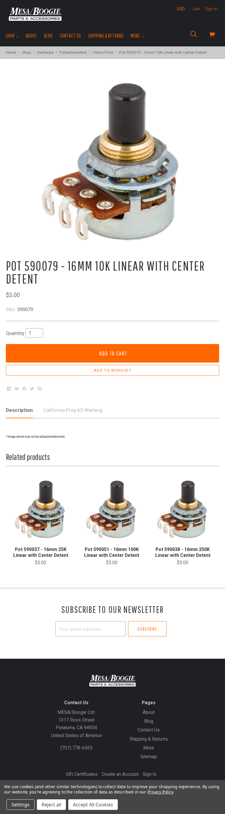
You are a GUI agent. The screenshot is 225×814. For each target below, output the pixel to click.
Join (196, 8)
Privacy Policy (160, 792)
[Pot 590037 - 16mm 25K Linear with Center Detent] (40, 509)
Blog (48, 35)
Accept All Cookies (93, 804)
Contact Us (70, 35)
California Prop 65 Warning (73, 410)
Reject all (51, 804)
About (31, 35)
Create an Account (120, 774)
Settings (20, 804)
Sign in (211, 8)
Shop (11, 35)
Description (19, 410)
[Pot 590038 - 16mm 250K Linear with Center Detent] (183, 509)
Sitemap (148, 756)
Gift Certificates (82, 774)
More (136, 35)
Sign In (149, 774)
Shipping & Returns (106, 35)
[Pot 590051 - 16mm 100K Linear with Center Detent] (112, 509)
